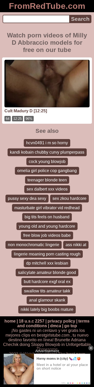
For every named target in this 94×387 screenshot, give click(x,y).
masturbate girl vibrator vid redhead (47, 208)
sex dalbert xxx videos (47, 189)
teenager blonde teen (47, 180)
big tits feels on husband (47, 217)
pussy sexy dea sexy (27, 198)
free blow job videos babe (47, 235)
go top (70, 326)
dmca (55, 326)
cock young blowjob (47, 161)
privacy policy (61, 321)
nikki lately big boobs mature (47, 309)
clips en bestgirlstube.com (45, 335)
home (10, 321)
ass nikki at (76, 244)
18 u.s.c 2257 (31, 321)
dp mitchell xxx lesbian (47, 263)
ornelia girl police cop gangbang (47, 170)
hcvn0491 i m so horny (47, 143)
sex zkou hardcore (69, 198)
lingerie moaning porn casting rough (47, 254)
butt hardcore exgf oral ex (47, 281)
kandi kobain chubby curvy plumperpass (47, 152)
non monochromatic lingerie (33, 244)
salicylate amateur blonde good (47, 272)
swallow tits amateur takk (47, 291)
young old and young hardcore (47, 226)
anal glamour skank (47, 300)
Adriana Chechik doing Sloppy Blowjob (44, 342)
